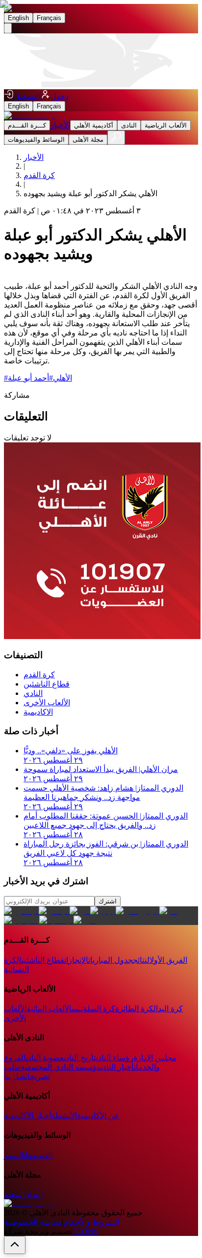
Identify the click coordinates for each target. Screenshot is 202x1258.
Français (49, 18)
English (18, 18)
